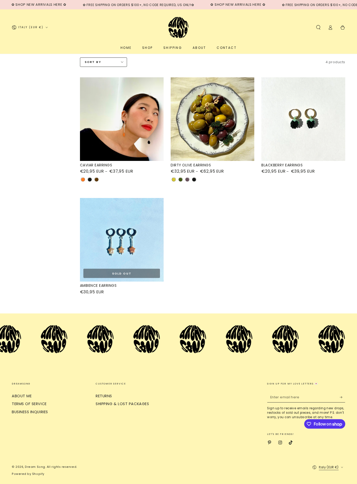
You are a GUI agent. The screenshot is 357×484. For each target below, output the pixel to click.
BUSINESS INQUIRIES (30, 412)
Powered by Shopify (28, 474)
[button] (318, 27)
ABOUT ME (22, 396)
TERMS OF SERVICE (29, 403)
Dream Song (35, 467)
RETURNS (104, 396)
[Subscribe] (342, 397)
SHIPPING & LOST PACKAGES (122, 403)
